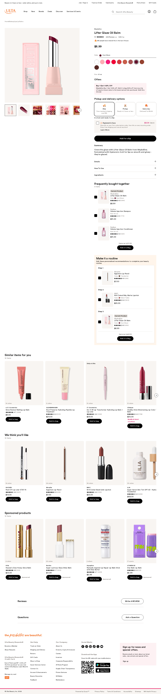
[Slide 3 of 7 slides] (37, 110)
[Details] (125, 161)
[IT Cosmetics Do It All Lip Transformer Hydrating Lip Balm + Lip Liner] (105, 389)
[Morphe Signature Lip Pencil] (64, 468)
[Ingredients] (125, 175)
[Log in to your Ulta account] (149, 11)
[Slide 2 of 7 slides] (24, 110)
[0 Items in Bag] (154, 11)
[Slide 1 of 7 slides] (10, 110)
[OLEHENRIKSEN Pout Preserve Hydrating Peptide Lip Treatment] (64, 389)
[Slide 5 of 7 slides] (64, 110)
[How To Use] (125, 168)
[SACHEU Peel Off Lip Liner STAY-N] (24, 468)
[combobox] (125, 56)
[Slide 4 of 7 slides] (51, 110)
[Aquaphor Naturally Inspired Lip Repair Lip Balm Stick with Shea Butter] (105, 547)
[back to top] (153, 686)
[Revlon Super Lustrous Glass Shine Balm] (64, 546)
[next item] (79, 110)
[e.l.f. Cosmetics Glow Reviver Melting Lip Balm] (24, 388)
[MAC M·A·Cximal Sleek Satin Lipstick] (105, 468)
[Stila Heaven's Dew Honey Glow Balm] (24, 546)
